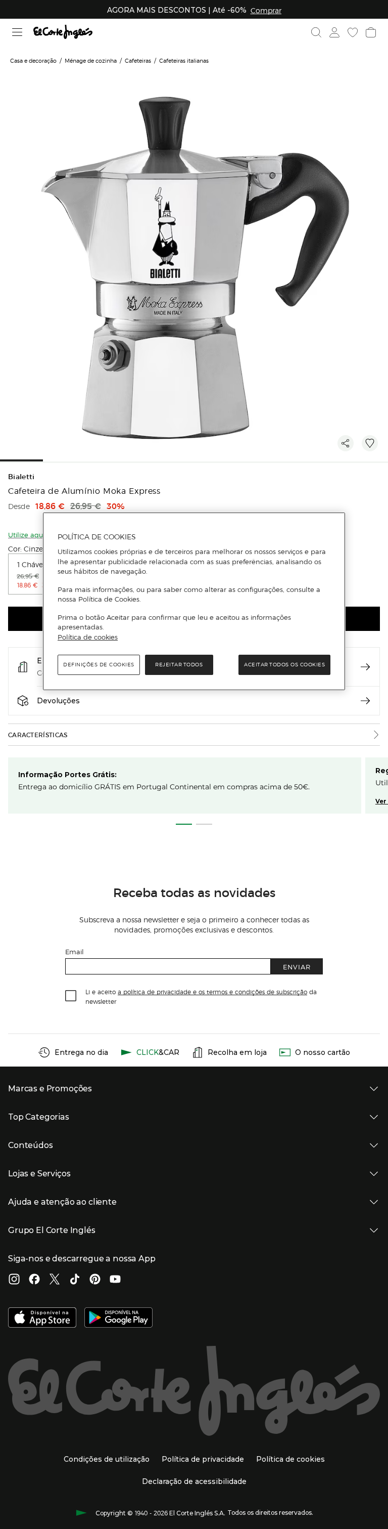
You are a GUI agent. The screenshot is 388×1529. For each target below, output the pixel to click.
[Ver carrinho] (371, 32)
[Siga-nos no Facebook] (34, 1280)
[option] (38, 574)
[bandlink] (266, 10)
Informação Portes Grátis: (67, 774)
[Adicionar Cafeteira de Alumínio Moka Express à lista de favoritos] (370, 443)
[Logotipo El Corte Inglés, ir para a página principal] (62, 32)
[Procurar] (316, 32)
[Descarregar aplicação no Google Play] (118, 1318)
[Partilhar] (345, 443)
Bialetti (21, 477)
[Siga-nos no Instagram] (14, 1280)
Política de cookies (88, 637)
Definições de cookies (98, 664)
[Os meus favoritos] (353, 32)
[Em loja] (365, 667)
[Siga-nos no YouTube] (115, 1280)
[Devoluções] (365, 701)
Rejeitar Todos (179, 664)
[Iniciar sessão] (334, 32)
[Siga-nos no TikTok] (75, 1280)
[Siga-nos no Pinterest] (95, 1280)
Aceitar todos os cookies (284, 664)
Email (74, 951)
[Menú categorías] (17, 32)
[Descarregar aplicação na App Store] (42, 1318)
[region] (194, 601)
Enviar (297, 966)
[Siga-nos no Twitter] (54, 1280)
